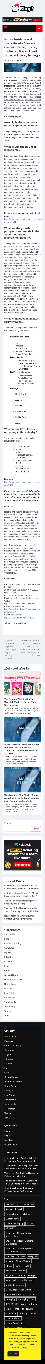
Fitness (9, 1266)
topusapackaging (27, 1313)
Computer (9, 948)
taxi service (27, 1309)
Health (26, 1266)
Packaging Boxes (26, 1299)
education (10, 1228)
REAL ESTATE (12, 1304)
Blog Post (9, 1140)
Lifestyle (8, 988)
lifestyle (32, 1275)
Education (9, 957)
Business (8, 939)
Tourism (8, 1011)
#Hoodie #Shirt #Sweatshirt (20, 1204)
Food (6, 966)
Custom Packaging (15, 1223)
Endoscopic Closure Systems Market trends (19, 1250)
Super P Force (12, 1309)
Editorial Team (14, 60)
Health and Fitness (13, 979)
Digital (7, 952)
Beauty (9, 1209)
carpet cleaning (13, 1214)
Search (7, 823)
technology (11, 1313)
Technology (9, 1006)
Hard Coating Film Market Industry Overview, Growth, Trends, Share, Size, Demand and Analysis (22, 798)
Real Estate (9, 993)
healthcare (11, 1270)
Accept (13, 1354)
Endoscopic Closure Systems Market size (19, 1242)
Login (7, 1131)
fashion (9, 1261)
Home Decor (10, 984)
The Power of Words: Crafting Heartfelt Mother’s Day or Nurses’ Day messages (21, 702)
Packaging (10, 1299)
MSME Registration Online (18, 1289)
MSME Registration (15, 1285)
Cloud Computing (12, 943)
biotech (18, 1209)
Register (8, 1135)
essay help (33, 1256)
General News (11, 975)
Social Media (10, 1002)
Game (7, 970)
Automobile (10, 934)
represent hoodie (29, 1304)
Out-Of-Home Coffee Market (20, 1294)
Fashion (8, 961)
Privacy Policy (11, 1144)
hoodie (22, 1270)
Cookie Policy (21, 1348)
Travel (7, 1015)
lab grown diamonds (15, 1275)
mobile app (26, 1280)
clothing (27, 1214)
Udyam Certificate (14, 1323)
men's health (12, 1280)
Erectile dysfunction (15, 1256)
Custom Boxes (12, 1218)
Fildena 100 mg (23, 1261)
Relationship (10, 997)
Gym (17, 1266)
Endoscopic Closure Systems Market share (19, 1235)
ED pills (30, 1223)
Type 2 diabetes (13, 1318)
